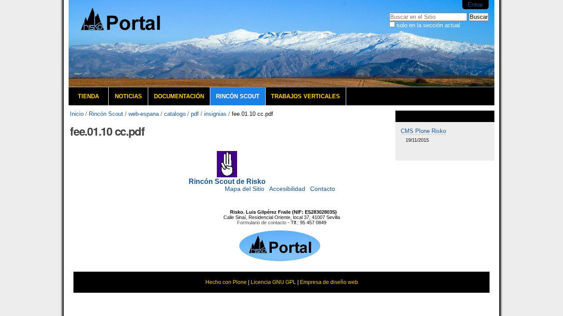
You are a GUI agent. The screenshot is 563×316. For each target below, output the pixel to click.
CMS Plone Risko (423, 131)
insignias (215, 114)
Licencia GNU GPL (273, 282)
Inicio (77, 114)
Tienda (88, 96)
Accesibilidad (287, 189)
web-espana (143, 114)
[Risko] (135, 44)
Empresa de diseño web (329, 282)
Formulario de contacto (261, 222)
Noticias (128, 96)
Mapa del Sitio (244, 189)
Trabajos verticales (305, 96)
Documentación (179, 96)
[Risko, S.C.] (279, 258)
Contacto (322, 189)
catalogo (175, 114)
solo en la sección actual (428, 25)
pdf (195, 114)
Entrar (475, 4)
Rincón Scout (238, 96)
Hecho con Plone (226, 282)
